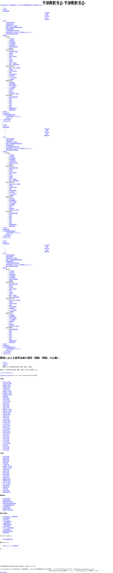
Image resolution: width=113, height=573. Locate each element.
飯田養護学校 (6, 492)
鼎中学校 (5, 489)
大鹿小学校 (6, 416)
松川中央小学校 (7, 383)
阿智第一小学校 (7, 391)
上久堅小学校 (6, 443)
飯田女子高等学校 (8, 510)
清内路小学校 (6, 390)
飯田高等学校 (6, 500)
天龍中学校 (6, 469)
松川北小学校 (6, 382)
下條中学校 (6, 464)
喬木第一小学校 (7, 409)
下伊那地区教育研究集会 (13, 30)
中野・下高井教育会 (8, 528)
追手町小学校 (6, 420)
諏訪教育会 (6, 532)
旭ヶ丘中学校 (6, 484)
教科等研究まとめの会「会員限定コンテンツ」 (19, 32)
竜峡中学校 (6, 485)
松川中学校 (6, 456)
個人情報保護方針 (8, 539)
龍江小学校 (6, 437)
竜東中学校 (6, 487)
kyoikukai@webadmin (5, 375)
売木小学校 (6, 450)
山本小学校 (6, 433)
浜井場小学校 (6, 422)
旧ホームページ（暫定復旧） (11, 545)
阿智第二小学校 (7, 393)
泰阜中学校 (6, 471)
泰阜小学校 (6, 408)
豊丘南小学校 (6, 412)
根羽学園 (5, 396)
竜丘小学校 (6, 430)
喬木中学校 (6, 472)
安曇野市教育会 (7, 524)
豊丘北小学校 (6, 414)
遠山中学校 (6, 477)
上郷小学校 (6, 388)
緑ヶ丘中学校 (6, 482)
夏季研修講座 (10, 29)
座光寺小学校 (6, 425)
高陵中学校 (6, 459)
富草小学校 (6, 399)
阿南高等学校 (6, 508)
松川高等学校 (6, 498)
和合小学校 (6, 403)
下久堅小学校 (6, 429)
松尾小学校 (6, 427)
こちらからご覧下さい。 (7, 372)
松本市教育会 (6, 518)
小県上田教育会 (7, 521)
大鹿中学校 (6, 476)
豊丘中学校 (6, 474)
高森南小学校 (6, 386)
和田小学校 (6, 417)
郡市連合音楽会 (10, 22)
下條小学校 (6, 398)
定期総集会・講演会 (11, 25)
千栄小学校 (6, 442)
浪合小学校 (6, 446)
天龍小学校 (6, 406)
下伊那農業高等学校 (8, 505)
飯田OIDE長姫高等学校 (9, 503)
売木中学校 (6, 490)
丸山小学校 (6, 424)
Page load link (3, 572)
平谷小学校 (6, 448)
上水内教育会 (6, 529)
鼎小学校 (5, 445)
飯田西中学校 (6, 480)
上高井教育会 (6, 526)
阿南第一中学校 (7, 466)
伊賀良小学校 (6, 432)
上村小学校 (6, 419)
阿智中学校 (6, 461)
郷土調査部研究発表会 (12, 33)
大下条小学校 (6, 401)
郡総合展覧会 (10, 24)
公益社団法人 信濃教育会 (10, 516)
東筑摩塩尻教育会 (8, 531)
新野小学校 (6, 404)
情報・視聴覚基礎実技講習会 (14, 27)
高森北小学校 (6, 385)
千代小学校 (6, 440)
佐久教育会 (6, 519)
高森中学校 (6, 458)
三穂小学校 (6, 438)
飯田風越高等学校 (8, 502)
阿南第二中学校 (7, 468)
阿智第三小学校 (7, 395)
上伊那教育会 (6, 523)
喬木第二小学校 (7, 411)
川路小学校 (6, 435)
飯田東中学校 (6, 479)
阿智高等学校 (6, 506)
